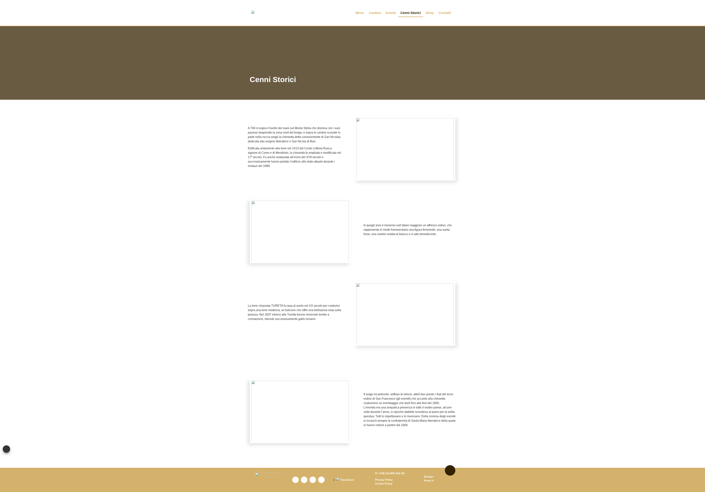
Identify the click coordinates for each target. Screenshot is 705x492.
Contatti (445, 13)
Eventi (391, 13)
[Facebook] (295, 480)
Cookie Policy (383, 483)
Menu (359, 13)
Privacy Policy (384, 479)
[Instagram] (304, 480)
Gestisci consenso (6, 449)
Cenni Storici (410, 13)
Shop (430, 13)
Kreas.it (429, 480)
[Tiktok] (321, 480)
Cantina (375, 13)
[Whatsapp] (313, 480)
